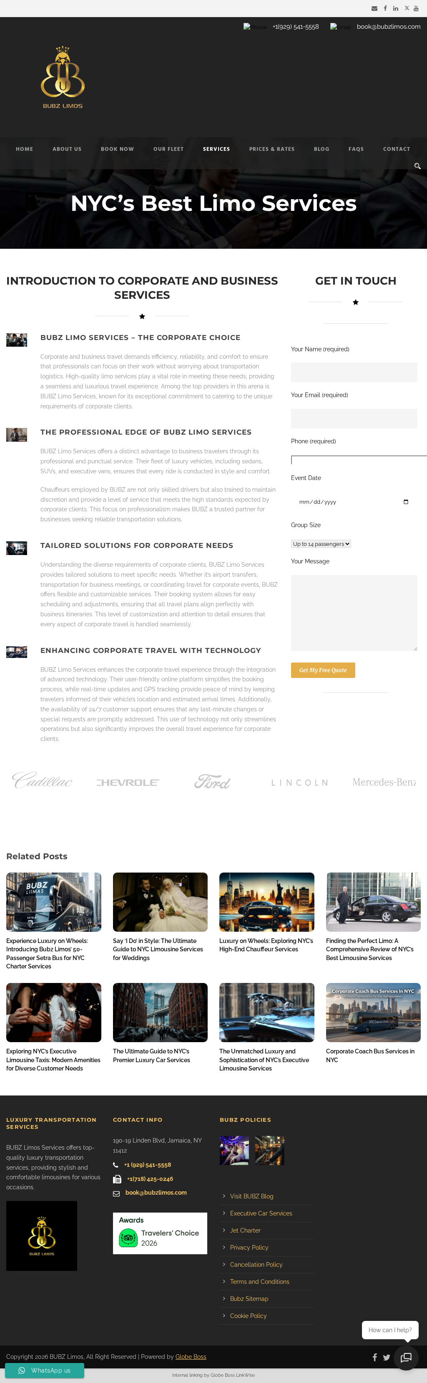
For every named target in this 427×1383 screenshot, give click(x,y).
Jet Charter (245, 1230)
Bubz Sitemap (249, 1298)
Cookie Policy (248, 1316)
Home (24, 149)
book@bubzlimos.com (389, 26)
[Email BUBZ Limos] (375, 8)
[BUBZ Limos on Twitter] (406, 8)
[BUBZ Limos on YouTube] (417, 8)
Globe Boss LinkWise (233, 1375)
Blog (321, 149)
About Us (67, 149)
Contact (396, 149)
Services (216, 149)
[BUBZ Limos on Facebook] (386, 8)
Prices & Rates (272, 149)
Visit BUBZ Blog (252, 1196)
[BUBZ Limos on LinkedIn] (396, 8)
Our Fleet (168, 149)
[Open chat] (406, 1357)
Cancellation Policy (256, 1264)
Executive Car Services (261, 1213)
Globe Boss (191, 1356)
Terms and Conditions (259, 1281)
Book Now (117, 149)
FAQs (356, 149)
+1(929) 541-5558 (296, 26)
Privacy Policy (249, 1247)
